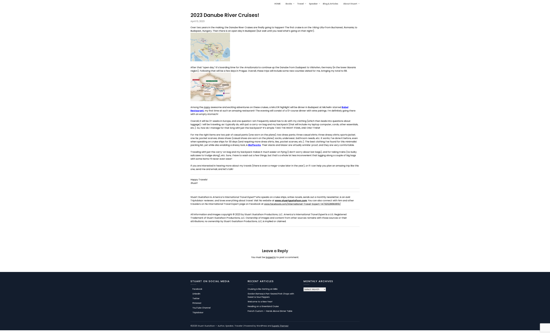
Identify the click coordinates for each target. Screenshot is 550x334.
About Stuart (350, 3)
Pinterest (196, 303)
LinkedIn (196, 293)
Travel (300, 3)
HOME (277, 3)
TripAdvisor (197, 312)
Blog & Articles (330, 3)
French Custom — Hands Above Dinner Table (270, 311)
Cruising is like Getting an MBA (262, 289)
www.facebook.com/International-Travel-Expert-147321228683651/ (302, 204)
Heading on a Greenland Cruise (263, 306)
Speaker (313, 3)
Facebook (197, 289)
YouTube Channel (201, 307)
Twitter (196, 298)
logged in (271, 257)
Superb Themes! (280, 325)
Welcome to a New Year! (260, 301)
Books (289, 3)
